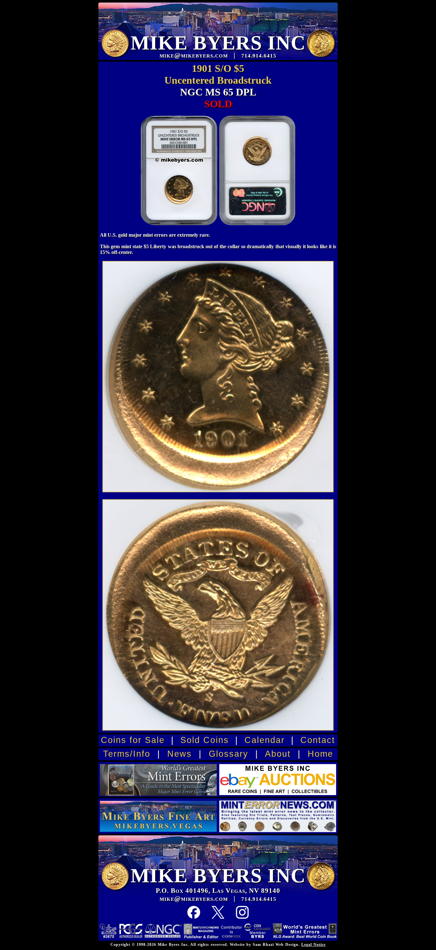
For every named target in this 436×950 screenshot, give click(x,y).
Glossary (228, 754)
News (179, 754)
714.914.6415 (258, 899)
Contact (317, 740)
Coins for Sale (133, 740)
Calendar (264, 740)
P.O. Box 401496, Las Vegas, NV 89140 (218, 890)
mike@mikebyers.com (194, 898)
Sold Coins (204, 740)
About (278, 754)
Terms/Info (126, 754)
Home (320, 754)
